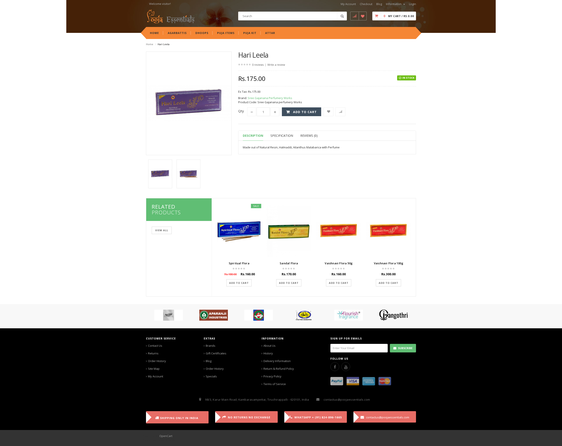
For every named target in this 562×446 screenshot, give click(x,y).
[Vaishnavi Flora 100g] (388, 231)
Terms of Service (274, 384)
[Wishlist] (328, 111)
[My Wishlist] (363, 16)
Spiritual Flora (239, 263)
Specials (211, 376)
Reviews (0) (309, 135)
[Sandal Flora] (289, 231)
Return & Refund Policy (278, 369)
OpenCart (165, 436)
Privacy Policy (272, 376)
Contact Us (155, 346)
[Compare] (340, 111)
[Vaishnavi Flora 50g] (338, 231)
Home (149, 44)
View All (161, 230)
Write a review (276, 65)
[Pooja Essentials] (170, 16)
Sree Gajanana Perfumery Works (270, 98)
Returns (153, 353)
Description (253, 135)
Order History (157, 361)
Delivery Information (277, 361)
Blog (208, 361)
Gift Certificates (216, 353)
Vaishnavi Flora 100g (388, 263)
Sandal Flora (289, 263)
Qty (241, 111)
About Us (269, 346)
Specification (281, 135)
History (268, 353)
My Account (155, 376)
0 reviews (258, 65)
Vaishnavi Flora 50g (339, 263)
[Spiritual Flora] (239, 231)
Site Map (154, 369)
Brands (210, 346)
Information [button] (394, 4)
